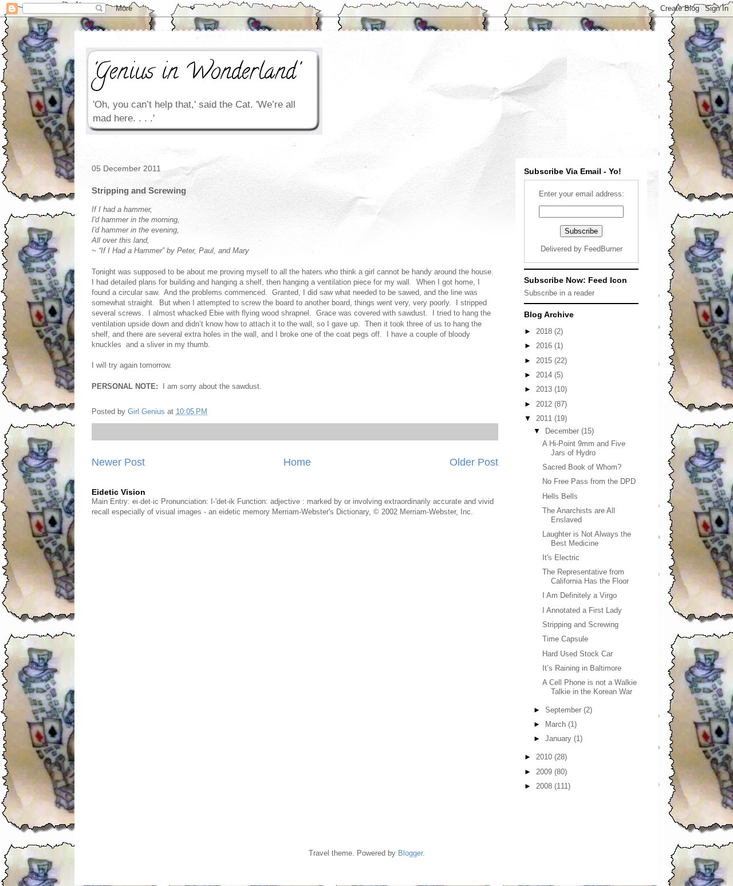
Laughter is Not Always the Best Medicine (586, 539)
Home (297, 462)
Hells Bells (560, 496)
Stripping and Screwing (580, 624)
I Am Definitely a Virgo (579, 595)
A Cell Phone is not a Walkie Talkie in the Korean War (589, 687)
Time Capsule (565, 639)
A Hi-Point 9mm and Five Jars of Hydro (583, 448)
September (564, 710)
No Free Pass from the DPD (589, 481)
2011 (545, 418)
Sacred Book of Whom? (581, 467)
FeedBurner (603, 249)
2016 (545, 345)
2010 (545, 757)
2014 (545, 375)
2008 (545, 786)
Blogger (410, 853)
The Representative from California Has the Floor (585, 576)
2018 (545, 331)
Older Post (474, 462)
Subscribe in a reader (559, 293)
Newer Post (118, 462)
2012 (545, 404)
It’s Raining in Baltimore (581, 668)
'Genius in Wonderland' (195, 74)
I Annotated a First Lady (582, 610)
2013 (545, 389)
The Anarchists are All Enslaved (578, 515)
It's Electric (561, 557)
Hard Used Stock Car (577, 653)
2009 (545, 771)
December (563, 431)
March (556, 724)
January (559, 738)
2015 (545, 360)
